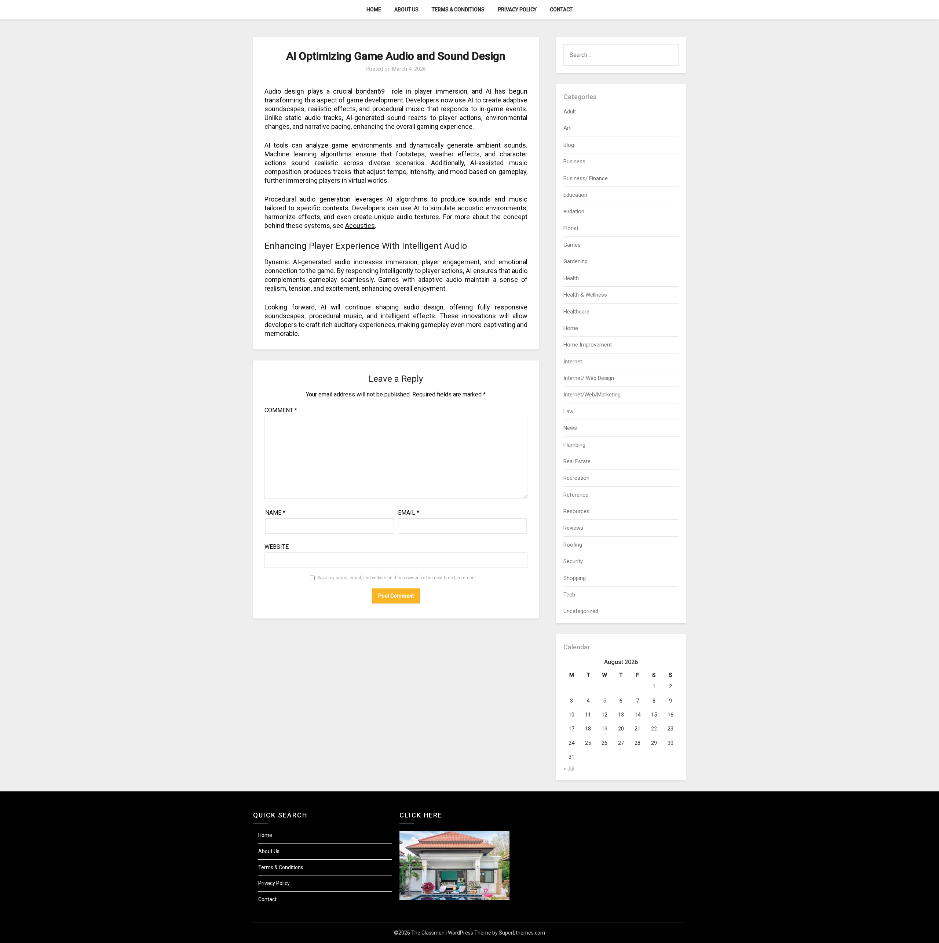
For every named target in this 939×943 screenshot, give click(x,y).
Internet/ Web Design (588, 378)
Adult (569, 111)
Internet (572, 361)
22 (654, 728)
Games (572, 245)
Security (573, 561)
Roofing (572, 544)
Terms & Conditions (458, 9)
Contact (561, 9)
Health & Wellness (585, 294)
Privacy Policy (517, 9)
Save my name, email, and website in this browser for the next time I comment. (397, 577)
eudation (573, 211)
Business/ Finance (585, 178)
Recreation (576, 478)
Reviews (573, 528)
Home (373, 9)
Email (408, 512)
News (570, 428)
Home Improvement (587, 344)
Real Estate (577, 461)
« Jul (568, 768)
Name (275, 512)
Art (567, 128)
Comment (280, 410)
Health (571, 278)
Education (575, 195)
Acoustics (360, 225)
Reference (575, 495)
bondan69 (370, 91)
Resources (576, 511)
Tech (569, 594)
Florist (570, 228)
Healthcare (576, 311)
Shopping (574, 578)
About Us (406, 9)
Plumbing (574, 445)
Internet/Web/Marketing (592, 394)
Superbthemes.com (522, 933)
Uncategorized (580, 611)
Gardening (575, 261)
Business (574, 161)
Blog (568, 145)
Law (568, 411)
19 (604, 728)
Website (276, 546)
